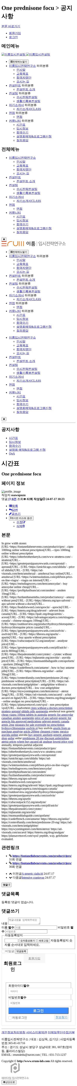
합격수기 (22, 132)
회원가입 (15, 33)
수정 (19, 522)
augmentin (42, 711)
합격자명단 (23, 77)
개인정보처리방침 (13, 1032)
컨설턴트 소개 (25, 89)
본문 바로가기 (10, 26)
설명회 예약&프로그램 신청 (27, 449)
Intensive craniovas (33, 877)
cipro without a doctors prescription (51, 708)
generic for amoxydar (60, 714)
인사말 (20, 69)
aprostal (16, 711)
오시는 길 (22, 81)
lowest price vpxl (63, 741)
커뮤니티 (15, 120)
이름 (7, 927)
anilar (11, 738)
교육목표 (22, 73)
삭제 (19, 526)
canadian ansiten (11, 718)
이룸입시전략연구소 (22, 65)
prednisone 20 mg (33, 738)
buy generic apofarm (40, 734)
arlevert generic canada (55, 721)
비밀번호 (17, 997)
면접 (12, 112)
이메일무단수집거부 (61, 1032)
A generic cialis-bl (32, 873)
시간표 (20, 124)
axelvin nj (32, 728)
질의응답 (22, 140)
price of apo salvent (46, 718)
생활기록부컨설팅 (28, 101)
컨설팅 (13, 93)
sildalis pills (28, 711)
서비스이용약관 (36, 1032)
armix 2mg (7, 724)
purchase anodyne (12, 731)
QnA (12, 453)
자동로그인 (19, 1017)
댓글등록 (21, 951)
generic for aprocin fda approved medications (36, 719)
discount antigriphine (56, 738)
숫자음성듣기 (27, 940)
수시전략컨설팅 (26, 97)
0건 (13, 499)
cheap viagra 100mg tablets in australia (24, 714)
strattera (6, 711)
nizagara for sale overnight (30, 724)
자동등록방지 (14, 935)
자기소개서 (16, 105)
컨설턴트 (15, 85)
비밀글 (9, 951)
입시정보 (22, 128)
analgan (47, 741)
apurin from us (61, 728)
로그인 (13, 37)
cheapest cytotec (49, 731)
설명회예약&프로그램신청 (34, 136)
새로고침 (43, 940)
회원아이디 (18, 985)
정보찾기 (61, 1017)
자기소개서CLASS (28, 109)
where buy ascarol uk (29, 741)
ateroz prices (8, 741)
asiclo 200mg (31, 731)
